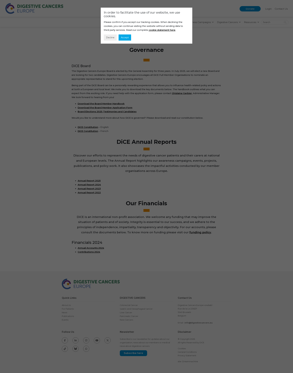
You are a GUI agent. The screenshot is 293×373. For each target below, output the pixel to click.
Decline (110, 37)
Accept (125, 37)
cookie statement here (162, 30)
